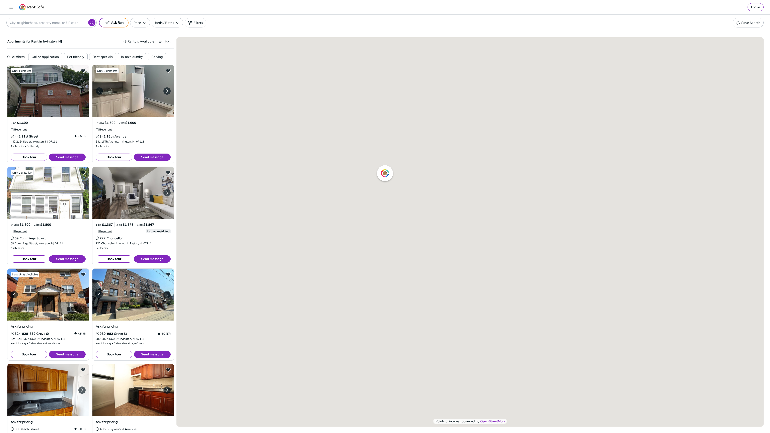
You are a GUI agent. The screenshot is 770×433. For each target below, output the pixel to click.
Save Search (750, 23)
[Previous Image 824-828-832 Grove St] (14, 294)
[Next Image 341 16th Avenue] (167, 91)
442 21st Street (26, 136)
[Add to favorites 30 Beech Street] (83, 369)
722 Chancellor (111, 238)
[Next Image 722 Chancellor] (167, 192)
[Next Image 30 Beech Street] (82, 390)
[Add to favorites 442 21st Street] (83, 70)
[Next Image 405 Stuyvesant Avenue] (167, 390)
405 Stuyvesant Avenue (118, 429)
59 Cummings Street (30, 238)
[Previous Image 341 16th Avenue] (99, 91)
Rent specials (103, 57)
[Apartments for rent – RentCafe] (31, 7)
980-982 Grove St (113, 334)
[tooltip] (19, 129)
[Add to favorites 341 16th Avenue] (168, 70)
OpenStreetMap (492, 421)
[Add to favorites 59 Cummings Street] (83, 172)
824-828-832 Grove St (32, 334)
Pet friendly (75, 57)
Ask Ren (117, 22)
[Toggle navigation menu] (11, 7)
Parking (157, 57)
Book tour (29, 157)
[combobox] (51, 22)
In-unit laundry (132, 57)
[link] (756, 7)
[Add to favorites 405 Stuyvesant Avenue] (168, 369)
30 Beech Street (27, 429)
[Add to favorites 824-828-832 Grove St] (83, 274)
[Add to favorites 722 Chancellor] (168, 172)
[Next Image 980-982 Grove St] (167, 294)
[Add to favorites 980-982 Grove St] (168, 274)
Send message (67, 157)
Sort (167, 41)
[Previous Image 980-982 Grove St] (99, 294)
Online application (45, 57)
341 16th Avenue (113, 136)
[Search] (91, 22)
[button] (48, 91)
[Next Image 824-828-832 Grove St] (82, 294)
